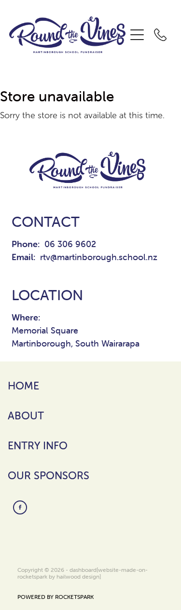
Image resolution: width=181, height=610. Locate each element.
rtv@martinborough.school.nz (98, 257)
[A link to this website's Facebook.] (20, 507)
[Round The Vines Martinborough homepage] (67, 35)
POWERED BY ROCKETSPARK (55, 596)
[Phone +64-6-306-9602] (160, 34)
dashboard (83, 569)
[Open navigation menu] (137, 34)
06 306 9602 (70, 244)
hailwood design (77, 576)
